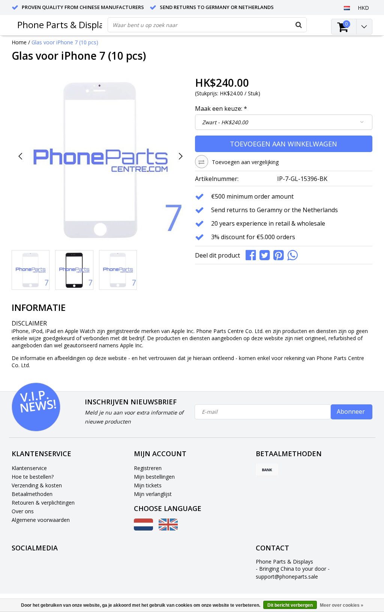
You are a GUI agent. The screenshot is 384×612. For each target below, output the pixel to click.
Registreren (148, 468)
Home (19, 42)
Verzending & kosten (37, 485)
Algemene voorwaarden (41, 519)
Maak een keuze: (221, 108)
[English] (168, 528)
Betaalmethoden (32, 493)
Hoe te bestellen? (33, 476)
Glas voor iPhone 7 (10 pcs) (65, 42)
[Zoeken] (299, 25)
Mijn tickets (148, 485)
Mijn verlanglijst (153, 493)
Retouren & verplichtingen (43, 502)
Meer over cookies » (341, 605)
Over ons (23, 511)
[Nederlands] (347, 7)
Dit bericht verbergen (290, 605)
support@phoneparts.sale (287, 576)
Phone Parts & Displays (64, 24)
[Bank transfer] (267, 470)
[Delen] (253, 254)
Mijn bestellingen (154, 476)
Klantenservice (29, 468)
